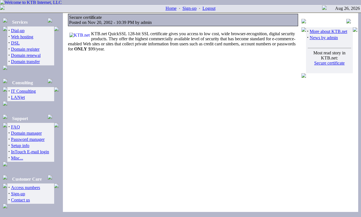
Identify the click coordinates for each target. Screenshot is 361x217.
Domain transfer (25, 61)
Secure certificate (329, 63)
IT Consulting (23, 91)
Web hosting (22, 36)
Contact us (20, 200)
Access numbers (25, 187)
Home (171, 8)
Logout (208, 8)
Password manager (28, 139)
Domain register (25, 49)
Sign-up (189, 8)
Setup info (20, 145)
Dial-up (18, 30)
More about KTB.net (328, 31)
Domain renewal (26, 55)
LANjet (18, 97)
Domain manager (26, 133)
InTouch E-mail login (30, 151)
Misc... (17, 158)
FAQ (15, 127)
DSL (15, 43)
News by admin (324, 37)
